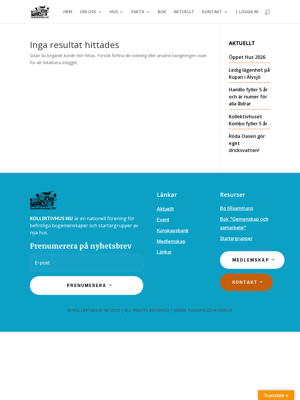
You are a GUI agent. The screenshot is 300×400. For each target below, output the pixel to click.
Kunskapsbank (173, 230)
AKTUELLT (184, 12)
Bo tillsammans (236, 208)
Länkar (164, 252)
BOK (162, 12)
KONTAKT (212, 12)
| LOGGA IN (247, 12)
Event (163, 220)
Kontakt (245, 282)
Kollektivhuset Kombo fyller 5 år (248, 120)
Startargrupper (236, 238)
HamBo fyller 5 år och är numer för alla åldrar (248, 96)
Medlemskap (171, 241)
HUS (114, 12)
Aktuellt (165, 209)
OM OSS (88, 12)
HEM (67, 12)
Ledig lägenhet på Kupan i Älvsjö (249, 73)
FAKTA (137, 12)
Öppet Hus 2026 (247, 57)
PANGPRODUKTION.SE (210, 310)
